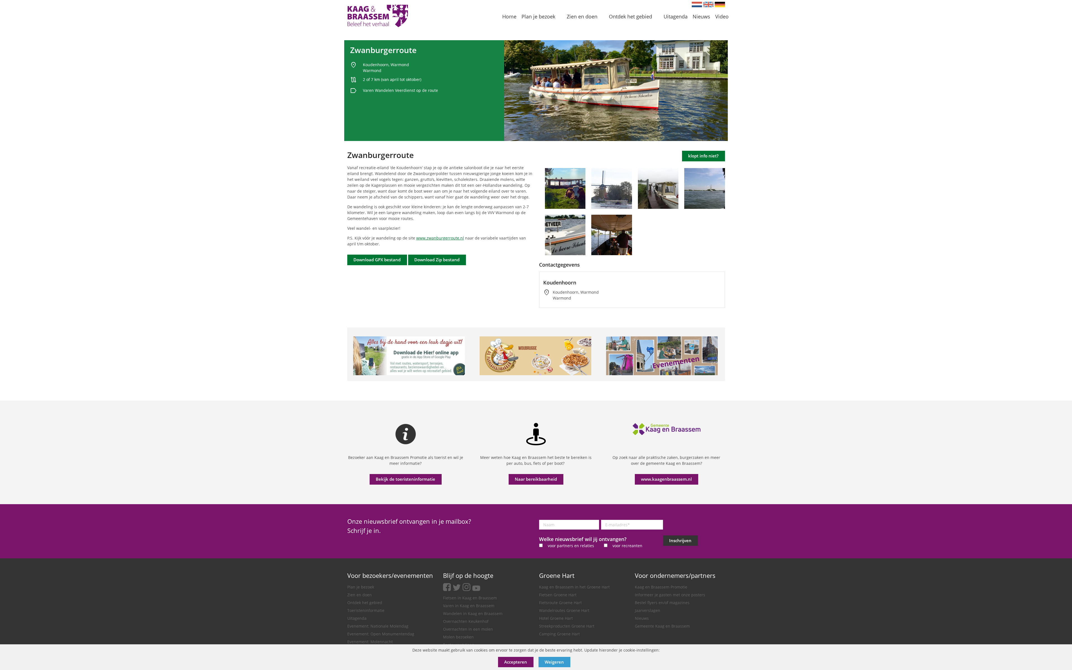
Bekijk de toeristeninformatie (405, 479)
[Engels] (708, 4)
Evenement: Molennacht (370, 641)
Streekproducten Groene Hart (566, 626)
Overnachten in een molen (468, 629)
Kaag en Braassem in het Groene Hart (574, 587)
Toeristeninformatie (365, 610)
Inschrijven (680, 540)
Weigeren (554, 662)
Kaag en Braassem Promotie (661, 587)
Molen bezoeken (458, 637)
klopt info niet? (703, 156)
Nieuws (642, 618)
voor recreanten (627, 545)
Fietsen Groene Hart (557, 594)
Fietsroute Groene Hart (560, 602)
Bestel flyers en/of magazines (662, 602)
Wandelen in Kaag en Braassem (472, 613)
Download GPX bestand (377, 259)
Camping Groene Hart (559, 633)
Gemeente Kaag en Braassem (662, 626)
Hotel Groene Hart (556, 618)
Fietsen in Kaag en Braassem (470, 597)
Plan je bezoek (360, 587)
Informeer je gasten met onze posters (670, 594)
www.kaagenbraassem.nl (666, 479)
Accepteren (515, 662)
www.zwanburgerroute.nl (440, 238)
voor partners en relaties (571, 545)
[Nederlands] (697, 4)
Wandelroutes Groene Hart (564, 610)
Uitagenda (357, 618)
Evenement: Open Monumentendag (380, 633)
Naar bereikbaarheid (536, 479)
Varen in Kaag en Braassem (468, 605)
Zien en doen (359, 594)
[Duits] (720, 4)
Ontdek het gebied (364, 602)
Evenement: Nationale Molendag (377, 626)
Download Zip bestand (437, 259)
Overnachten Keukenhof (466, 621)
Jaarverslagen (647, 610)
